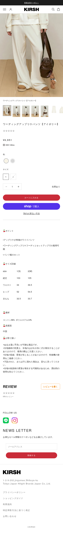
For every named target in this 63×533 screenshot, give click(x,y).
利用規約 (7, 504)
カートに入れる (31, 197)
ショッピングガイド (13, 498)
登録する (31, 455)
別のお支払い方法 (31, 213)
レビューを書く (50, 386)
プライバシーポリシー (14, 492)
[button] (6, 160)
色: (4, 154)
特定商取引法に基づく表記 (16, 510)
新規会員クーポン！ (31, 3)
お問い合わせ (9, 516)
